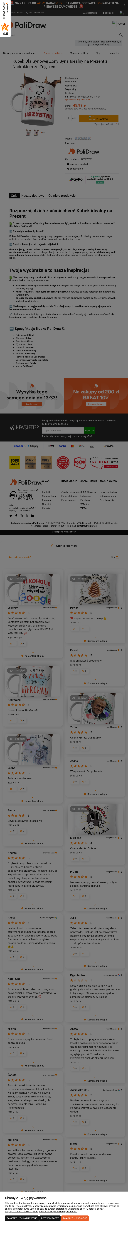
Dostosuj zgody (50, 1218)
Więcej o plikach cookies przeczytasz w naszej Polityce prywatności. (41, 1211)
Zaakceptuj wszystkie (75, 1218)
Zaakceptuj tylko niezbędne (22, 1218)
